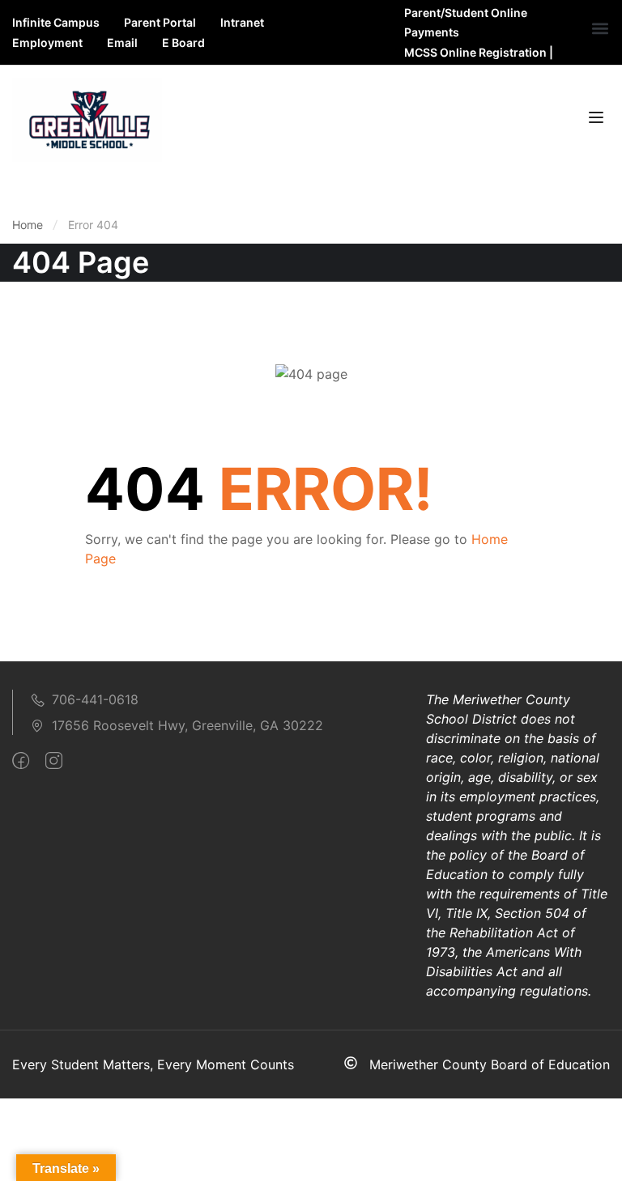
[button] (600, 28)
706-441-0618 (95, 699)
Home (27, 225)
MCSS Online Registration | (478, 52)
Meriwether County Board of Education (489, 1064)
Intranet (242, 22)
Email (122, 42)
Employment (47, 42)
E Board (183, 42)
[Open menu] (598, 120)
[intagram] (53, 761)
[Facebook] (20, 761)
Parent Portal (160, 22)
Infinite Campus (56, 22)
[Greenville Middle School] (87, 118)
